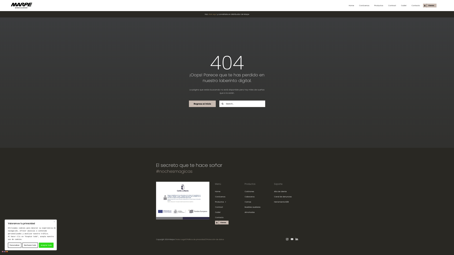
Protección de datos (215, 239)
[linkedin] (297, 239)
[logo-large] (21, 3)
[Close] (54, 221)
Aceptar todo (46, 245)
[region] (31, 235)
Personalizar (15, 245)
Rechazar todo (30, 245)
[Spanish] (7, 251)
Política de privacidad (196, 239)
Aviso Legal (181, 239)
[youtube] (292, 239)
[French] (5, 251)
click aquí (212, 14)
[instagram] (287, 239)
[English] (3, 251)
